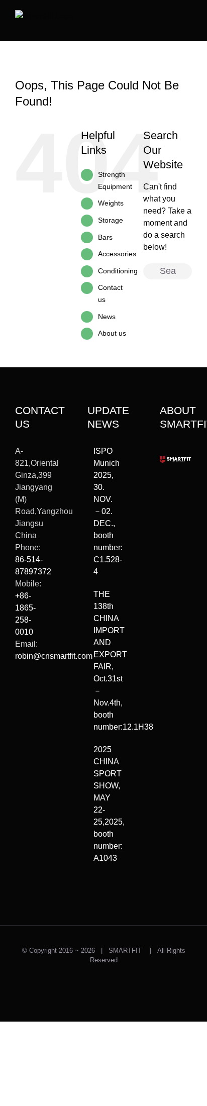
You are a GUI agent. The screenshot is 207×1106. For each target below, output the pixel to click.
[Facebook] (18, 710)
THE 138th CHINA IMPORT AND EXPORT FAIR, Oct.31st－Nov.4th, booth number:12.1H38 (104, 660)
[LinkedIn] (18, 727)
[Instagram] (33, 692)
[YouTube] (33, 710)
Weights (111, 203)
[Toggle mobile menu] (188, 18)
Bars (105, 237)
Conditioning (118, 271)
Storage (110, 220)
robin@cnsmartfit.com (53, 656)
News (107, 317)
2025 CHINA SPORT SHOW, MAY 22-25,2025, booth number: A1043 (104, 803)
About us (112, 333)
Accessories (117, 254)
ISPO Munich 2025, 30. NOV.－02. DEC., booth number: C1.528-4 (104, 511)
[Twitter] (18, 692)
